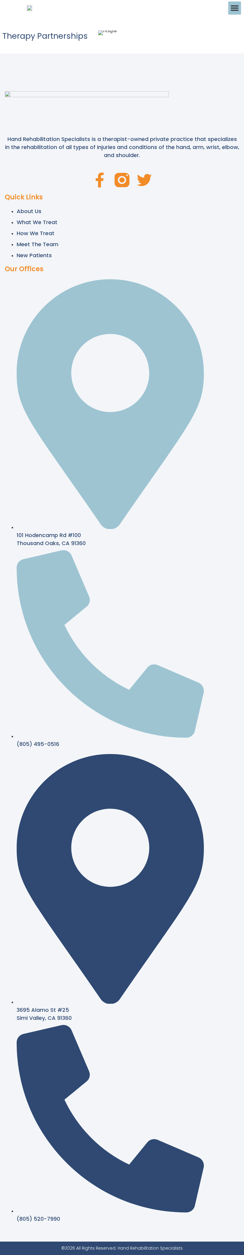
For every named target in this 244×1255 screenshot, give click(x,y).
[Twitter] (144, 180)
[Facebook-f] (99, 180)
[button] (234, 8)
